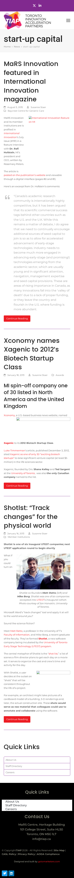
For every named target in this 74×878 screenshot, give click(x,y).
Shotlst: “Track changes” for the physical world (31, 516)
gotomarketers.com (49, 861)
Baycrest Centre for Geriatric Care (26, 110)
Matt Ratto (16, 630)
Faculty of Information (17, 634)
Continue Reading (17, 318)
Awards (60, 375)
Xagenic (9, 443)
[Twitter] (34, 6)
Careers (10, 772)
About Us (11, 759)
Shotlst (42, 638)
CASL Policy (9, 854)
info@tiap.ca (41, 839)
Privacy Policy (26, 854)
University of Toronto (23, 473)
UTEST (40, 599)
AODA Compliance (48, 854)
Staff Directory (14, 766)
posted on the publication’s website (24, 175)
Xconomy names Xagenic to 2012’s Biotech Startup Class (32, 354)
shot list (53, 653)
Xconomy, (9, 415)
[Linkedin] (11, 873)
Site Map (59, 850)
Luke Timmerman (14, 450)
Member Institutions (19, 537)
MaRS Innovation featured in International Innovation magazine (31, 81)
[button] (68, 20)
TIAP (19, 850)
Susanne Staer (38, 107)
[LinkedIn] (40, 6)
